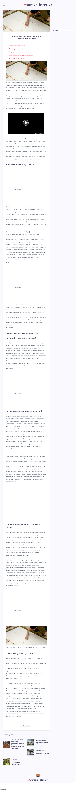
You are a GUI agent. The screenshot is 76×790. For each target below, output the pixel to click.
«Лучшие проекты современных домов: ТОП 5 (42, 742)
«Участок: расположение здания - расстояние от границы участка (18, 762)
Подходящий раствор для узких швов (21, 55)
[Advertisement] (26, 179)
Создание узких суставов (17, 58)
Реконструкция (26, 725)
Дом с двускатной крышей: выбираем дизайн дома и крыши (42, 752)
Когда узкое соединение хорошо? (20, 52)
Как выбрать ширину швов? (18, 49)
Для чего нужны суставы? (17, 46)
